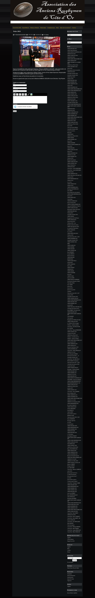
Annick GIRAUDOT (71, 408)
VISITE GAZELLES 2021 (72, 161)
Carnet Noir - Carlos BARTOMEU (74, 168)
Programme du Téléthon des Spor (74, 319)
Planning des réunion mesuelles (73, 70)
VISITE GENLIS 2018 (71, 406)
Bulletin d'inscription (71, 159)
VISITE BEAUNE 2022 (72, 211)
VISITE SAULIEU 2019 (72, 484)
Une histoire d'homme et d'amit (73, 281)
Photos (68, 552)
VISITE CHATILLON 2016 (72, 298)
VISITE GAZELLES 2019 (72, 511)
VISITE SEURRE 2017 (72, 372)
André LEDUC (70, 412)
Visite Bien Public (71, 282)
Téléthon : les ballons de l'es (73, 336)
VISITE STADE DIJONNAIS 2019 (74, 502)
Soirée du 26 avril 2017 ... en (73, 355)
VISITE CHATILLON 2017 (72, 367)
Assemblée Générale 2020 (72, 129)
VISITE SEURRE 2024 (72, 82)
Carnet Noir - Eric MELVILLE (73, 359)
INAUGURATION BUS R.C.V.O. (73, 383)
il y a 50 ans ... (70, 231)
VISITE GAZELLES (71, 245)
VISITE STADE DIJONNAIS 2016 (74, 300)
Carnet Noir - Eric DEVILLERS (73, 521)
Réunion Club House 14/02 (72, 347)
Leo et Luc (69, 182)
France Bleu (69, 265)
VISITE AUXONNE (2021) (72, 187)
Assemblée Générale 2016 (72, 296)
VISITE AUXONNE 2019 (72, 454)
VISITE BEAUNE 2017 (72, 376)
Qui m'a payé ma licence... (72, 472)
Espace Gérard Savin (71, 165)
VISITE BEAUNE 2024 (72, 80)
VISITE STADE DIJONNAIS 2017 (74, 381)
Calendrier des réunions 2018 (73, 364)
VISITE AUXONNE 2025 (72, 87)
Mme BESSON (70, 523)
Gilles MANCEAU (71, 496)
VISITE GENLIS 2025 (71, 92)
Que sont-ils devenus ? (65, 27)
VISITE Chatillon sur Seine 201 (73, 462)
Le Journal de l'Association (72, 228)
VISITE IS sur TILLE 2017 (72, 335)
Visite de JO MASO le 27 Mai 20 (73, 206)
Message (14, 92)
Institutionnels (70, 577)
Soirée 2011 (69, 141)
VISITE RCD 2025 (71, 108)
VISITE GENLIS (70, 137)
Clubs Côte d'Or (17, 27)
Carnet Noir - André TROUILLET (74, 350)
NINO (68, 243)
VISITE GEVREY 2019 (72, 489)
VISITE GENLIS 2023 (71, 219)
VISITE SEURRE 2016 (72, 303)
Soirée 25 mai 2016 (71, 289)
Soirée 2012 (69, 146)
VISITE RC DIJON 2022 (72, 200)
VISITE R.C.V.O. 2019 (71, 459)
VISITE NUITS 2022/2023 (72, 233)
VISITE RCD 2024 (71, 57)
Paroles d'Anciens (35, 27)
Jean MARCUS (70, 410)
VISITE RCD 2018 (71, 430)
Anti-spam (15, 104)
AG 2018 (69, 422)
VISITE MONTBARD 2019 (72, 486)
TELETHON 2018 (71, 443)
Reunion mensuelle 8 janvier (73, 455)
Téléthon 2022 (70, 235)
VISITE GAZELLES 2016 (72, 321)
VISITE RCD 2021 (71, 166)
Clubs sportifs (70, 318)
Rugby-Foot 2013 (71, 541)
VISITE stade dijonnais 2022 (73, 226)
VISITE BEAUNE (70, 147)
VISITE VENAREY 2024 (72, 66)
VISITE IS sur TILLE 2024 (72, 65)
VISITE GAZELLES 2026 (72, 122)
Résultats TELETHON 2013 (73, 189)
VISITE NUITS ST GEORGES (73, 279)
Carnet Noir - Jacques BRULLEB (74, 530)
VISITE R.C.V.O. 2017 (71, 374)
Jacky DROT (70, 190)
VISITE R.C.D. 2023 (71, 154)
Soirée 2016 (69, 286)
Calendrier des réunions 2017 (73, 308)
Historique (69, 132)
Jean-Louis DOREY (71, 493)
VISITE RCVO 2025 (71, 99)
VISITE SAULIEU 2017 (72, 371)
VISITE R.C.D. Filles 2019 (72, 460)
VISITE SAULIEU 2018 (72, 425)
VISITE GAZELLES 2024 (72, 55)
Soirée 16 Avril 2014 (71, 202)
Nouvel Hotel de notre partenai (73, 192)
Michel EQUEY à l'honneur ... (73, 360)
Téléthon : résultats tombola (73, 324)
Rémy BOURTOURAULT (72, 495)
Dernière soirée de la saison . (73, 224)
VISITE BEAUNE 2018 (72, 432)
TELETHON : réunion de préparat (74, 379)
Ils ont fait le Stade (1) (71, 405)
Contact (69, 550)
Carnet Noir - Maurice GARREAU (74, 469)
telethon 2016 (70, 294)
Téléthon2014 (70, 212)
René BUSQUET (70, 252)
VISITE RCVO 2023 (71, 53)
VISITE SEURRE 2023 (72, 139)
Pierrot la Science (70, 255)
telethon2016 (70, 305)
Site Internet (15, 89)
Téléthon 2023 (70, 158)
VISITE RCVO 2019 (71, 514)
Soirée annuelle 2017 (71, 342)
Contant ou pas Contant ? (72, 481)
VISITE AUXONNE (71, 142)
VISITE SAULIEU (71, 248)
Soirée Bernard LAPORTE (72, 353)
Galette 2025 (70, 85)
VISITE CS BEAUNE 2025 (72, 112)
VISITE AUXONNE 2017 (72, 348)
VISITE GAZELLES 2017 (72, 384)
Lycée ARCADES (70, 467)
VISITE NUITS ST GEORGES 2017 (74, 377)
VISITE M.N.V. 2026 (71, 120)
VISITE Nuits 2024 (71, 76)
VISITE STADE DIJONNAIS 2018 (74, 440)
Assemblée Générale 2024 (72, 73)
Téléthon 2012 (70, 177)
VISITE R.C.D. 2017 (71, 352)
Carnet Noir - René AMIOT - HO (73, 518)
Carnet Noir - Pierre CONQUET (73, 516)
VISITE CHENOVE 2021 (72, 173)
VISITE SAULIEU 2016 (72, 301)
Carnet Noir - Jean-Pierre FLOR (73, 326)
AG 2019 (69, 477)
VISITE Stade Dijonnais (72, 50)
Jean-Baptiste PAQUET (72, 436)
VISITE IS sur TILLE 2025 (72, 97)
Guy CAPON (70, 284)
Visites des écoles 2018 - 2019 (73, 417)
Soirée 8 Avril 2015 (71, 221)
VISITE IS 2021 (70, 171)
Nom (14, 83)
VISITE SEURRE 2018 (72, 429)
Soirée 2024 (69, 68)
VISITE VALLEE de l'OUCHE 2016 (74, 306)
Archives (47, 34)
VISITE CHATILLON (71, 250)
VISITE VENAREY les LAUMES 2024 (74, 63)
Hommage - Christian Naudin (73, 369)
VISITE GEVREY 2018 (72, 445)
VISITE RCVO (70, 269)
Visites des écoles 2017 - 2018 (73, 362)
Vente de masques (71, 525)
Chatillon (69, 291)
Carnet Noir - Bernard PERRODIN (74, 330)
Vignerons (69, 580)
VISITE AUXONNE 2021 (72, 153)
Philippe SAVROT (71, 466)
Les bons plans (70, 424)
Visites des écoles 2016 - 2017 (73, 293)
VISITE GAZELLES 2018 (72, 442)
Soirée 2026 (69, 125)
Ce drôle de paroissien (71, 474)
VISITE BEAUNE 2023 (72, 48)
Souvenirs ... (69, 274)
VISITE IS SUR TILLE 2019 (73, 504)
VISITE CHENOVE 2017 (72, 394)
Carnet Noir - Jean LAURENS (73, 391)
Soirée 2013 (69, 151)
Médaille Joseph (70, 415)
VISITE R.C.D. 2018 (71, 400)
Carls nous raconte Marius (72, 127)
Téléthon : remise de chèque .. (73, 338)
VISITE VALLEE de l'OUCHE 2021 (74, 175)
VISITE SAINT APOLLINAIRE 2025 (74, 88)
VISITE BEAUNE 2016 (72, 312)
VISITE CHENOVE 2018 (72, 452)
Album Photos (25, 27)
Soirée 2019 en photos (71, 479)
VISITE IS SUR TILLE (71, 260)
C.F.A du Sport (70, 434)
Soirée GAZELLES (71, 519)
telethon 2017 (70, 388)
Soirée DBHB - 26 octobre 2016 (73, 310)
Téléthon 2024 (70, 78)
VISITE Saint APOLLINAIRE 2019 (74, 457)
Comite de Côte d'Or (71, 333)
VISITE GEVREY (70, 267)
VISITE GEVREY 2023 (72, 241)
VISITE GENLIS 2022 (71, 183)
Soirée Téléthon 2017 (71, 393)
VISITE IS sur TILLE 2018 (72, 447)
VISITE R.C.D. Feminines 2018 (73, 401)
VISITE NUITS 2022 (71, 197)
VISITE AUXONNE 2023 (72, 238)
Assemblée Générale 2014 (72, 214)
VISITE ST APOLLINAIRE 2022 (73, 204)
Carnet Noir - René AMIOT (72, 513)
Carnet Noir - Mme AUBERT (73, 528)
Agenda (74, 27)
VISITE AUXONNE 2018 (72, 396)
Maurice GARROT (71, 464)
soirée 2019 (69, 471)
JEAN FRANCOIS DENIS (21, 34)
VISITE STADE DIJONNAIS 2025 (74, 90)
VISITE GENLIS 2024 (71, 60)
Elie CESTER (70, 328)
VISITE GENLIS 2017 (71, 345)
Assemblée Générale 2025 (72, 102)
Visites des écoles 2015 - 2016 (73, 236)
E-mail (14, 86)
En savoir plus (70, 562)
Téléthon (69, 566)
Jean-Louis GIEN (70, 277)
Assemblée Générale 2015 (72, 240)
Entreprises (69, 573)
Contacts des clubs (71, 365)
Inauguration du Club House (73, 218)
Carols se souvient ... (71, 130)
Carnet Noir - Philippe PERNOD (73, 526)
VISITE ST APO (70, 276)
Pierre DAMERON (71, 418)
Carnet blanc (70, 199)
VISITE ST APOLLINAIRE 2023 (73, 144)
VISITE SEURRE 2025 (72, 115)
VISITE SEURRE (70, 247)
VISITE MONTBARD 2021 (72, 178)
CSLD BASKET (70, 316)
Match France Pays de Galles (73, 568)
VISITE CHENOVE (71, 230)
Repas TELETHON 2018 (72, 448)
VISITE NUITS (70, 134)
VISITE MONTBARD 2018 (72, 403)
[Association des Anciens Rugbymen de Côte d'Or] (47, 13)
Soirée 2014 (69, 195)
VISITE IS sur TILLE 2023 (72, 136)
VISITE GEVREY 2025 (72, 94)
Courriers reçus (51, 27)
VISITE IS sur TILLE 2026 (72, 124)
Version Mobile (70, 539)
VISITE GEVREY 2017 (72, 331)
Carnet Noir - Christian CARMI (73, 483)
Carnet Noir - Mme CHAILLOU (73, 531)
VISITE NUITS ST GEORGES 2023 (74, 52)
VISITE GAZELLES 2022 (72, 207)
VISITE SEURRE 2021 (72, 156)
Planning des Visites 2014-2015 (73, 209)
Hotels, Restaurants (71, 575)
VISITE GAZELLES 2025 (72, 95)
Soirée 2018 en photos (71, 413)
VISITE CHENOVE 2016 (72, 343)
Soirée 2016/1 (70, 288)
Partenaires (43, 27)
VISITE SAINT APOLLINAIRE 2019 (74, 509)
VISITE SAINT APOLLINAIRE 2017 (74, 340)
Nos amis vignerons (71, 420)
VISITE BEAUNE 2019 (72, 491)
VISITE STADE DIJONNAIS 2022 (74, 194)
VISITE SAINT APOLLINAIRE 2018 (74, 398)
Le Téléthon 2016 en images (73, 323)
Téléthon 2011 (70, 180)
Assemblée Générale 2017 (72, 357)
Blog (57, 27)
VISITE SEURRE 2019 (72, 488)
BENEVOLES (70, 259)
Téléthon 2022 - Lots (71, 223)
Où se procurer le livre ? (72, 476)
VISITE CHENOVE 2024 (72, 83)
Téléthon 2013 (70, 185)
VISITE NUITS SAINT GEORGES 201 (74, 314)
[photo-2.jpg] (39, 52)
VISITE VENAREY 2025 (72, 100)
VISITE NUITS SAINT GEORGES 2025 (74, 106)
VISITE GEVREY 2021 (72, 163)
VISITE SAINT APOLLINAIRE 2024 (74, 58)
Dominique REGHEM (71, 498)
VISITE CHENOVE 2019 (72, 507)
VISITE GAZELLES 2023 (72, 149)
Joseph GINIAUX (70, 253)
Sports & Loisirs (70, 579)
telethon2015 (70, 262)
